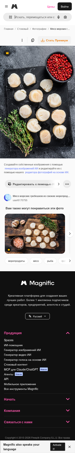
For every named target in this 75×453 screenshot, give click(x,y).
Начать (9, 399)
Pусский (37, 316)
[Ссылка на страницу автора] (7, 198)
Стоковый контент (15, 364)
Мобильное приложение (20, 384)
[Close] (69, 446)
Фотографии (39, 28)
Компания (12, 410)
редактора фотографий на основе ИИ (46, 172)
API (6, 379)
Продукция (13, 333)
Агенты (13, 374)
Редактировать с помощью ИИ (32, 185)
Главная (8, 28)
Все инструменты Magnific (21, 389)
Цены (51, 6)
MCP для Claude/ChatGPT (25, 369)
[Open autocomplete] (8, 17)
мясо (36, 260)
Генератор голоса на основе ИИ (25, 360)
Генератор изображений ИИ (22, 350)
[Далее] (58, 184)
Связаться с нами (18, 422)
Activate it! (57, 446)
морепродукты (16, 260)
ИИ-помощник (13, 345)
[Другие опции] (22, 40)
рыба (50, 260)
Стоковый (22, 28)
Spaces (8, 340)
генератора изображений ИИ (21, 168)
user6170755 (20, 200)
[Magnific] (37, 284)
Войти (65, 6)
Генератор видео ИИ (17, 355)
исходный (27, 53)
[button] (37, 316)
